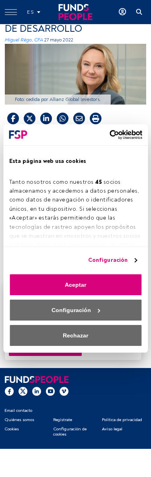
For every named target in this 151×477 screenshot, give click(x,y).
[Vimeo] (64, 391)
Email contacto (18, 410)
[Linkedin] (36, 391)
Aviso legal (112, 429)
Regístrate (62, 419)
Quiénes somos (19, 419)
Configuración (108, 260)
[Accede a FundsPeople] (122, 12)
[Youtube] (50, 391)
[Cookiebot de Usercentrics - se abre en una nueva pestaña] (108, 135)
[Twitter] (23, 391)
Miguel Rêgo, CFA (24, 40)
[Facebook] (9, 391)
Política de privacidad (122, 419)
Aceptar (75, 285)
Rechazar (75, 335)
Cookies (11, 429)
